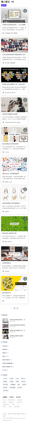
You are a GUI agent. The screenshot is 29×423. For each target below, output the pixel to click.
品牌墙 (6, 182)
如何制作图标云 (6, 263)
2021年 (4, 5)
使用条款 (19, 413)
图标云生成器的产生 (7, 366)
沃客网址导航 (19, 402)
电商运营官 (19, 400)
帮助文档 (14, 413)
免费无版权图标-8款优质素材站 (11, 203)
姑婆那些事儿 (11, 402)
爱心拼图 (7, 92)
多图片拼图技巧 (6, 359)
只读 (18, 404)
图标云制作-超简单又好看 (9, 233)
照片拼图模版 (14, 33)
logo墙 (10, 182)
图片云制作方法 (6, 293)
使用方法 (10, 241)
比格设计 (13, 404)
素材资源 (4, 349)
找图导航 (4, 402)
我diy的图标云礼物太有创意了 (10, 144)
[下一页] (17, 308)
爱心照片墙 (12, 92)
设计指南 (4, 346)
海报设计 (4, 353)
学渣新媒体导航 (6, 404)
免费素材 (7, 211)
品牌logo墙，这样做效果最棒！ (11, 173)
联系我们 (10, 413)
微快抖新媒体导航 (11, 400)
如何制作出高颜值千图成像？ (10, 114)
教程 (6, 241)
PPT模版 (11, 378)
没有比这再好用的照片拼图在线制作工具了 (14, 54)
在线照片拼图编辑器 (7, 363)
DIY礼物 (7, 152)
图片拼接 (12, 122)
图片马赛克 (17, 122)
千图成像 (7, 122)
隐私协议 (23, 413)
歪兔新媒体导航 (17, 406)
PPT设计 (4, 370)
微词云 (4, 400)
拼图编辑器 (7, 33)
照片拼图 (7, 62)
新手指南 (7, 271)
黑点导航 (4, 406)
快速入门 (4, 356)
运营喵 (10, 406)
